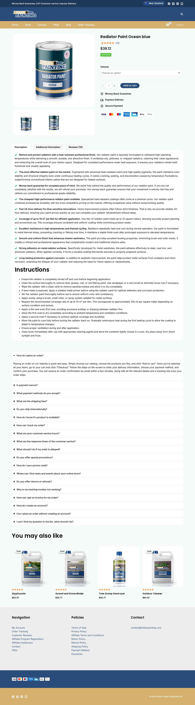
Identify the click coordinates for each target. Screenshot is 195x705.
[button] (182, 14)
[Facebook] (169, 3)
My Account (18, 627)
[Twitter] (173, 3)
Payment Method (80, 650)
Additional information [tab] (48, 147)
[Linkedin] (177, 3)
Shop (28, 24)
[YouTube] (182, 3)
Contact (42, 24)
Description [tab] (21, 147)
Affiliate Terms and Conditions (87, 635)
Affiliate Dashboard (22, 642)
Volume (104, 66)
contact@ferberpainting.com (146, 627)
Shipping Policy (79, 646)
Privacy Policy (79, 631)
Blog (68, 24)
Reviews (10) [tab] (76, 147)
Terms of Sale (78, 627)
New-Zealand (156, 3)
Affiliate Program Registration (27, 639)
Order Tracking (86, 24)
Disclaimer (77, 654)
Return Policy (78, 639)
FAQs (56, 24)
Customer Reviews (22, 635)
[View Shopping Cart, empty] (168, 25)
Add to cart (130, 85)
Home (15, 24)
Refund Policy (78, 642)
